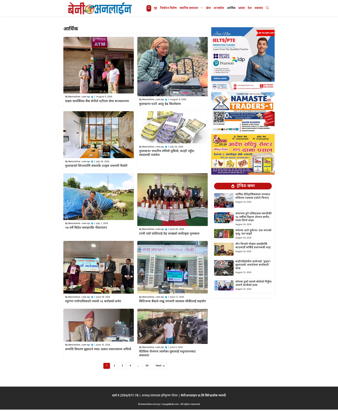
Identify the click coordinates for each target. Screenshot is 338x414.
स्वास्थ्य (259, 8)
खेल (208, 8)
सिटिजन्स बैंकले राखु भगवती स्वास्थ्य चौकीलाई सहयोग (172, 301)
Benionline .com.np (79, 96)
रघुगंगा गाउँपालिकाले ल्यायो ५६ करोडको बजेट (93, 301)
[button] (267, 8)
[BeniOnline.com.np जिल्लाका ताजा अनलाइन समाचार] (100, 8)
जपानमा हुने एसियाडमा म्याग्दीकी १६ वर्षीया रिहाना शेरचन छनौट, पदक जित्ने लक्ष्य (253, 217)
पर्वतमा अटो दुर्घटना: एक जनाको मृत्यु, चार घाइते (253, 232)
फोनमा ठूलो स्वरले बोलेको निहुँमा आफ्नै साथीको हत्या (253, 283)
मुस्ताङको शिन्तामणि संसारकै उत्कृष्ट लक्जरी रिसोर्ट (96, 166)
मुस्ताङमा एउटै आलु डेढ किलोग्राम (160, 104)
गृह (155, 8)
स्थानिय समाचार (189, 8)
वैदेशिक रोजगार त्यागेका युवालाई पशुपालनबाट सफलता (167, 354)
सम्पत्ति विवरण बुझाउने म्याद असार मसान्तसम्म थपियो (98, 349)
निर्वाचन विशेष (168, 8)
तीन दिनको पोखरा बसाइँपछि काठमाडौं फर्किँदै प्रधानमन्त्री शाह (253, 246)
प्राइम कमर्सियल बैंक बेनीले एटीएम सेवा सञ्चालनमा (97, 101)
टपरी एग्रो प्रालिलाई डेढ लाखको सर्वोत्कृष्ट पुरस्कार (169, 234)
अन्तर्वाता (219, 8)
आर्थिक (231, 8)
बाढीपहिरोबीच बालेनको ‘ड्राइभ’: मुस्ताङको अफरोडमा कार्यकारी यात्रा (253, 265)
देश (250, 8)
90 (147, 365)
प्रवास (241, 8)
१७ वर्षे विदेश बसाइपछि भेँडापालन (86, 228)
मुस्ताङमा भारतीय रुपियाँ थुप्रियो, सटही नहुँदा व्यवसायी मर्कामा (166, 153)
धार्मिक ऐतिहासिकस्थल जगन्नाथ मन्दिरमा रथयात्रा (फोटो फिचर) (252, 196)
